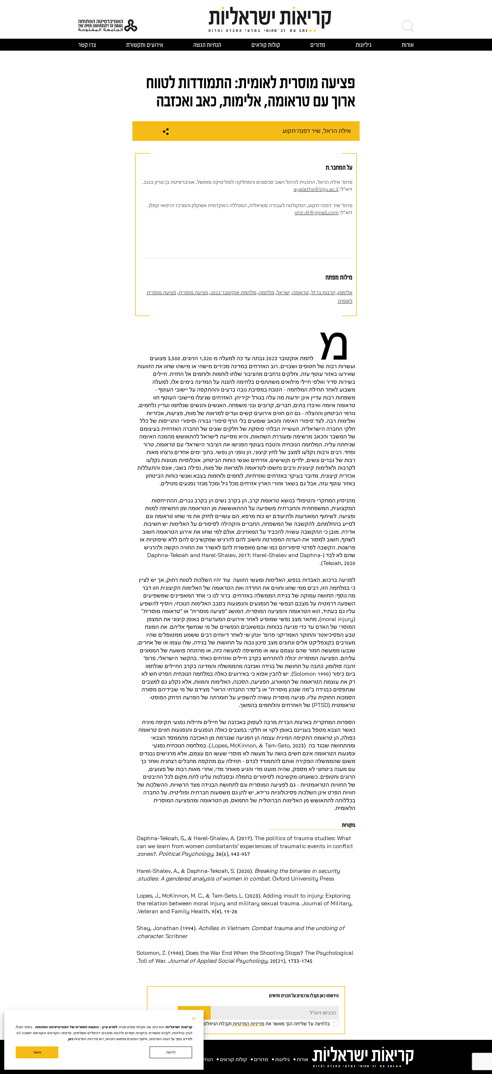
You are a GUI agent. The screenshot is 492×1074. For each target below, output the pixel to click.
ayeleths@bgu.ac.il (316, 189)
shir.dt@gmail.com (317, 213)
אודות (408, 45)
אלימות (345, 293)
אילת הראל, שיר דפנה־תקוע (316, 131)
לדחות (170, 1052)
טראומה (300, 293)
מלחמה (266, 293)
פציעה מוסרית (193, 293)
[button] (408, 26)
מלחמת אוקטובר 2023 (233, 293)
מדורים (317, 45)
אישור (37, 1052)
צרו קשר (87, 45)
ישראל (283, 293)
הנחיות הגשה (207, 45)
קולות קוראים (265, 45)
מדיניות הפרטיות (247, 1023)
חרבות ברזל (323, 293)
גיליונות (364, 45)
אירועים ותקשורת (144, 45)
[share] (165, 131)
